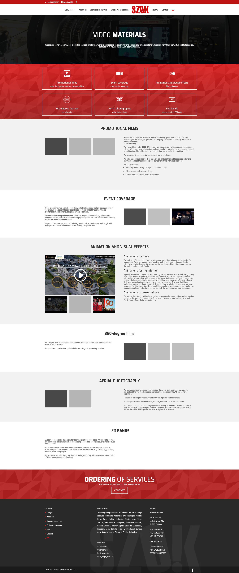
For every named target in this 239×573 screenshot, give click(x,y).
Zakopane (120, 522)
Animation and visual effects (172, 82)
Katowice (119, 519)
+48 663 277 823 (156, 532)
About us (83, 10)
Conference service (98, 10)
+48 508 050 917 (53, 2)
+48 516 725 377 (156, 536)
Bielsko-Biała (110, 522)
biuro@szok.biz (156, 541)
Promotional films (67, 82)
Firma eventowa (156, 512)
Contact (165, 10)
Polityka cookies (103, 553)
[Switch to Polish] (173, 12)
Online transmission (119, 10)
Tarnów (100, 522)
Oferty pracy (102, 549)
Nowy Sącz (136, 519)
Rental (155, 10)
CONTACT (119, 490)
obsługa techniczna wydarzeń (110, 515)
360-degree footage (67, 108)
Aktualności (101, 546)
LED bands (172, 108)
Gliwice (127, 519)
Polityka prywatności (105, 556)
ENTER (80, 357)
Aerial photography (119, 108)
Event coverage (119, 82)
